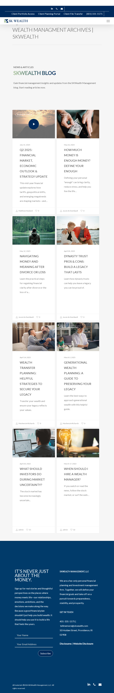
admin (21, 530)
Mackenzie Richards (26, 423)
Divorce (20, 221)
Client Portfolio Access (23, 13)
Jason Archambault (70, 211)
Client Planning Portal (49, 13)
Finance (64, 115)
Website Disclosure (83, 643)
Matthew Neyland (25, 211)
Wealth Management (70, 327)
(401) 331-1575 (94, 13)
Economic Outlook (24, 115)
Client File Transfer (73, 13)
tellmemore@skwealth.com (74, 625)
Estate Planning (68, 221)
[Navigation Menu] (108, 20)
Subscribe (45, 653)
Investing (21, 433)
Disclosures (66, 643)
